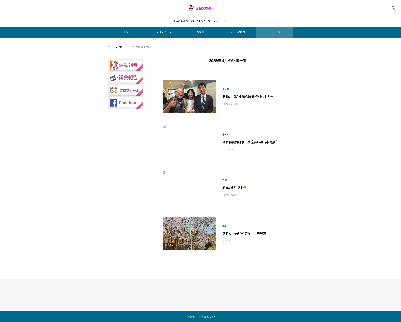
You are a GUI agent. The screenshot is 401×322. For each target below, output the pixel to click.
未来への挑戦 (237, 32)
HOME (126, 32)
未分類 (225, 89)
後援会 (200, 32)
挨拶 (224, 180)
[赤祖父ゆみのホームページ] (200, 8)
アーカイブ (274, 32)
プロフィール (163, 32)
